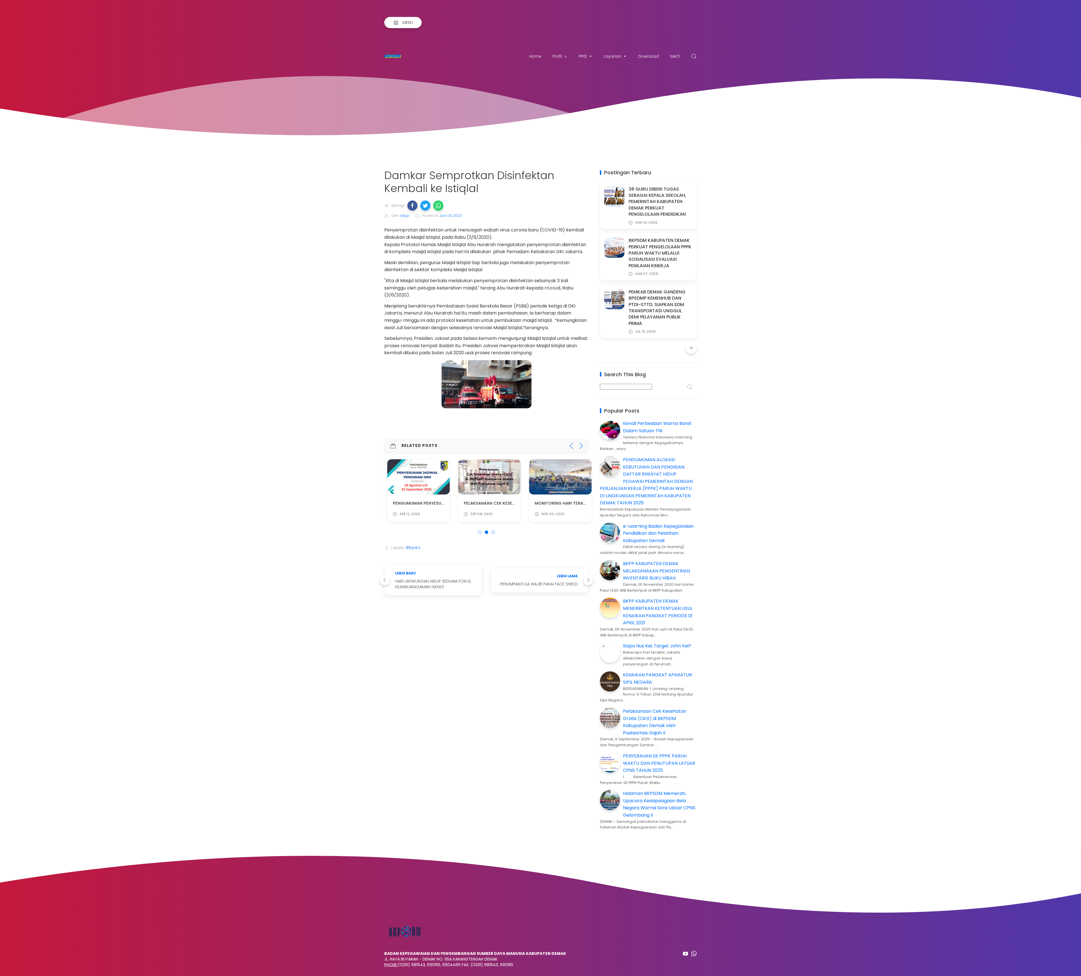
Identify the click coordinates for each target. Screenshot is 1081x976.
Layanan (612, 56)
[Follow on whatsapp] (694, 953)
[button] (412, 205)
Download (648, 56)
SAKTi (675, 56)
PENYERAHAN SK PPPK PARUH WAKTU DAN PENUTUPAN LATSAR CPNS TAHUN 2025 (659, 763)
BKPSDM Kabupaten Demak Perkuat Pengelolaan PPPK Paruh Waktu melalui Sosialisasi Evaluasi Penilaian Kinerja (660, 253)
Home (535, 56)
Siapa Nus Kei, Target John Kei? (657, 646)
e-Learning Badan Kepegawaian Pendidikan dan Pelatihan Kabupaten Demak (658, 533)
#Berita (413, 548)
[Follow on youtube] (685, 953)
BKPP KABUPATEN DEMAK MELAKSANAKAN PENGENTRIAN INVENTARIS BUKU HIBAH (656, 570)
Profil (557, 56)
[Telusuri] (694, 56)
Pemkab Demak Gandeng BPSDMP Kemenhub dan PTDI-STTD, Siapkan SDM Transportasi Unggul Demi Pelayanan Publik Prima (657, 308)
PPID (583, 56)
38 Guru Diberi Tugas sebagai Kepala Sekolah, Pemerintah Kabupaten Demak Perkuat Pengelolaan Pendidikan (657, 202)
